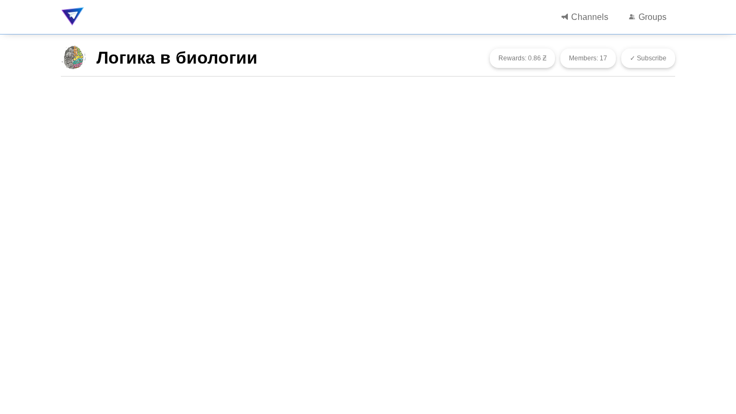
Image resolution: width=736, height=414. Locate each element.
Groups (651, 17)
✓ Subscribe (648, 58)
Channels (588, 17)
